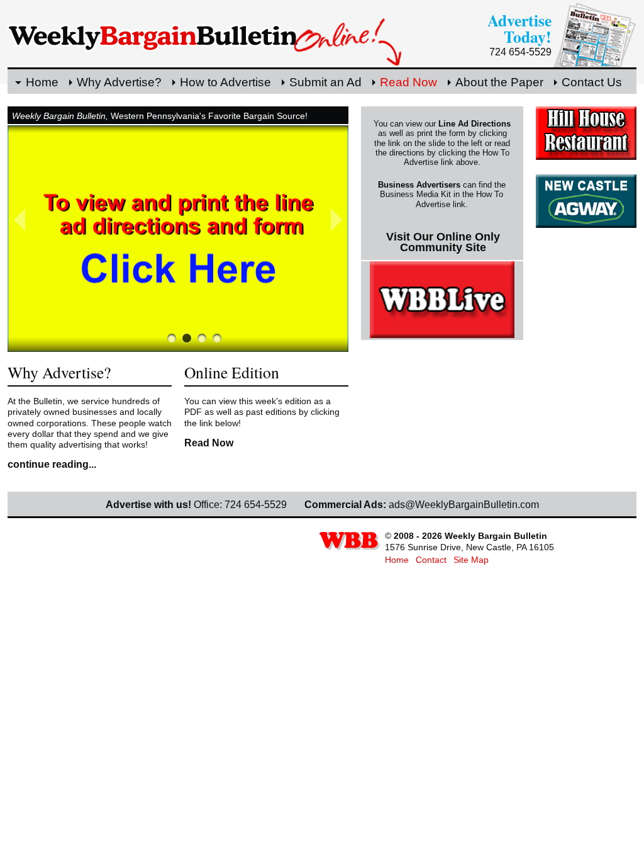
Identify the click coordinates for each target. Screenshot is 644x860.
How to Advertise (225, 82)
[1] (186, 338)
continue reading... (52, 464)
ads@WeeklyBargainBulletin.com (464, 504)
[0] (171, 338)
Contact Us (592, 82)
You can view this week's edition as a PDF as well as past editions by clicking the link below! (262, 412)
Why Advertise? (119, 82)
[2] (201, 338)
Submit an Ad (325, 82)
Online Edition (231, 372)
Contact (431, 560)
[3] (217, 338)
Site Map (471, 560)
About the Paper (499, 82)
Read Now (408, 82)
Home (42, 82)
